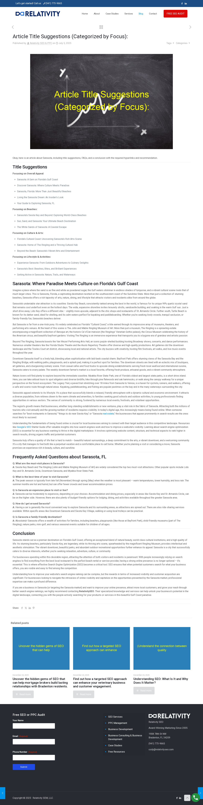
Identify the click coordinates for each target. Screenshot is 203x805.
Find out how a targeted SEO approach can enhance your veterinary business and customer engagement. (100, 682)
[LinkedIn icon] (186, 3)
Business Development (120, 729)
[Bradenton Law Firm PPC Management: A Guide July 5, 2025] (2, 793)
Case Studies (115, 745)
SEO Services (115, 716)
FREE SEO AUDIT (175, 13)
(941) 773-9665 (54, 3)
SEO (29, 427)
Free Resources (116, 751)
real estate (108, 413)
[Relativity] (38, 13)
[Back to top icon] (187, 798)
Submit (23, 767)
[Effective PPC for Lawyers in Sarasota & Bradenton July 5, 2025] (200, 793)
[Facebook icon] (182, 3)
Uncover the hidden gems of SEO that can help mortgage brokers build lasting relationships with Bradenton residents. (40, 682)
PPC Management (117, 723)
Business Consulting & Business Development (125, 737)
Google (20, 427)
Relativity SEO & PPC (41, 43)
